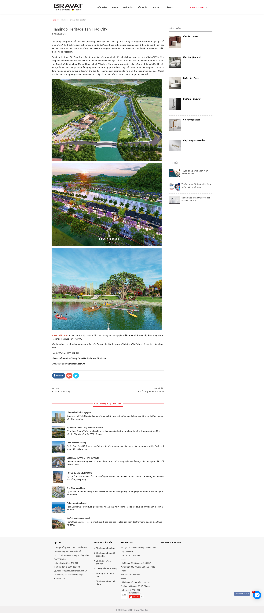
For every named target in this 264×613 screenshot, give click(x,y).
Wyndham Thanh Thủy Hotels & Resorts (85, 427)
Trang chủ (55, 20)
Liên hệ (169, 7)
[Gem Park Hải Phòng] (58, 447)
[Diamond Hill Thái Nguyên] (58, 417)
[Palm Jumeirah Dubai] (58, 507)
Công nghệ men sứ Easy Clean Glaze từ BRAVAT (196, 199)
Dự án (115, 7)
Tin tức (156, 7)
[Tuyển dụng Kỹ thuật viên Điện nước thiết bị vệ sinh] (174, 186)
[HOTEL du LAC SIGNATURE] (58, 477)
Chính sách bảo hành (106, 548)
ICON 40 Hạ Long (61, 391)
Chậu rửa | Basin (191, 78)
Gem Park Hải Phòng (76, 442)
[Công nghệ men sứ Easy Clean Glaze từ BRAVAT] (174, 199)
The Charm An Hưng (76, 488)
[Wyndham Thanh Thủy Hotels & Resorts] (58, 432)
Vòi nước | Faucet (191, 119)
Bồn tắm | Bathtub (192, 57)
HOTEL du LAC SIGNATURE (79, 472)
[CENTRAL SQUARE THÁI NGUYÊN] (58, 462)
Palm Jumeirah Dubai (76, 503)
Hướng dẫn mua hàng (106, 568)
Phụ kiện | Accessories (194, 140)
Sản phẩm (142, 7)
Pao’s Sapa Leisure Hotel (151, 391)
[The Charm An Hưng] (58, 492)
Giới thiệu (102, 7)
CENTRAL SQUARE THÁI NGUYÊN (83, 457)
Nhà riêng (128, 7)
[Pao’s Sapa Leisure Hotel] (58, 523)
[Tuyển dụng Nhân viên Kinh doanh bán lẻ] (174, 173)
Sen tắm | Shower (191, 98)
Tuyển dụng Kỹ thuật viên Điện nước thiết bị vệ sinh (196, 185)
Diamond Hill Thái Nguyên (79, 412)
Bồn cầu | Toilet (190, 36)
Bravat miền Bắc (60, 335)
